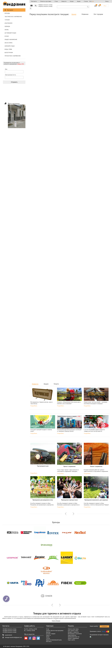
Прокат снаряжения (73, 638)
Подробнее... (34, 406)
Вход (106, 1)
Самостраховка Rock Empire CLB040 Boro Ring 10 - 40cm (39, 43)
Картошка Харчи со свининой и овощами (59, 43)
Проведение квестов (73, 637)
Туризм (7, 20)
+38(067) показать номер (45, 5)
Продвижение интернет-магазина (99, 634)
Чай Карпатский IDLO (99, 322)
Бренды (7, 13)
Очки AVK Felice (39, 116)
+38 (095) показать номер (9, 630)
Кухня (7, 36)
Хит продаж (98, 14)
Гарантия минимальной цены (54, 640)
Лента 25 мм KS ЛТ (79, 322)
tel (36, 5)
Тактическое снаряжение (13, 16)
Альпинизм (8, 23)
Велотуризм (9, 52)
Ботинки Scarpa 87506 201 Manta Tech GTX (39, 164)
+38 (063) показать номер (9, 632)
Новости (63, 1)
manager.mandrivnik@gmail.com (13, 637)
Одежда (7, 26)
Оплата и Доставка (73, 629)
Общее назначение (11, 39)
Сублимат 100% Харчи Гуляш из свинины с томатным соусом (59, 80)
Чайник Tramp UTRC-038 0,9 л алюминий (39, 360)
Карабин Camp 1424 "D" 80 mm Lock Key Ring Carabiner (79, 164)
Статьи (86, 1)
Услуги (71, 1)
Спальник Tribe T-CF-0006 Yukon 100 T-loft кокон (99, 164)
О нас (56, 1)
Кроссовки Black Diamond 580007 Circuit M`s (59, 238)
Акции (78, 1)
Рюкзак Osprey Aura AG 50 (59, 164)
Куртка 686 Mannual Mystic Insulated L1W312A (99, 80)
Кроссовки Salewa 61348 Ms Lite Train (79, 238)
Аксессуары (8, 43)
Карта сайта (71, 640)
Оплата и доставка (45, 1)
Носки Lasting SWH (79, 42)
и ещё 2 (85, 206)
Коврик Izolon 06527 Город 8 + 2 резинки (79, 117)
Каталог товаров (50, 633)
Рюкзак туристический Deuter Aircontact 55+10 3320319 (99, 117)
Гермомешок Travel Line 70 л (39, 285)
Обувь (7, 29)
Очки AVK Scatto (39, 79)
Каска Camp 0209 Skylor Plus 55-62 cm (39, 238)
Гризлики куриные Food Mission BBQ (59, 201)
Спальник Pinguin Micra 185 (39, 201)
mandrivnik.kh (8, 635)
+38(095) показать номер (45, 6)
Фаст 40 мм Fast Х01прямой (94, 285)
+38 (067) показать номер (9, 629)
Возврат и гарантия (73, 632)
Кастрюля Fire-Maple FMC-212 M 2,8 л (99, 360)
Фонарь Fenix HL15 (99, 42)
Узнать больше (56, 621)
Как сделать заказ (73, 630)
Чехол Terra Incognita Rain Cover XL (59, 323)
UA (93, 1)
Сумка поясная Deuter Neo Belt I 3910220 (99, 238)
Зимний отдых (10, 46)
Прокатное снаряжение (13, 56)
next (73, 135)
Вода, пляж (8, 49)
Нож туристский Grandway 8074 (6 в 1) (59, 360)
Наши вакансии (72, 635)
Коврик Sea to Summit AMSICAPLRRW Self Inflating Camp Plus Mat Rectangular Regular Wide (79, 82)
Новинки (85, 14)
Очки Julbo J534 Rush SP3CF (76, 285)
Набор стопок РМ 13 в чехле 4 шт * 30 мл (79, 360)
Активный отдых (10, 33)
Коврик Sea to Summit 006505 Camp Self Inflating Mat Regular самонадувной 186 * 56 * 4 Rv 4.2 (59, 119)
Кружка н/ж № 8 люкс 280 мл (57, 285)
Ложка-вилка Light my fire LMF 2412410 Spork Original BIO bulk (79, 202)
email (31, 5)
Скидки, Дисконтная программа (54, 630)
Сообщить (104, 626)
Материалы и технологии (75, 633)
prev (66, 135)
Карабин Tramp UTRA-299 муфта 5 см (39, 323)
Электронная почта (10, 75)
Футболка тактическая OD (99, 201)
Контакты (34, 1)
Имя (6, 69)
